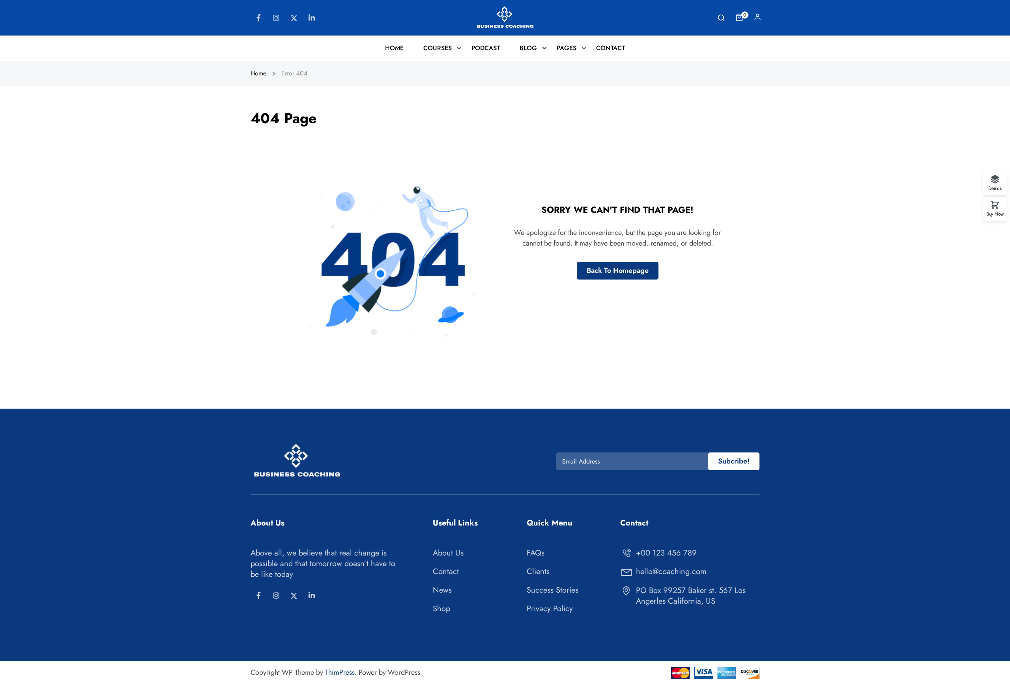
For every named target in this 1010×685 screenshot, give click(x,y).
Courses (437, 48)
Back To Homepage (618, 270)
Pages (566, 48)
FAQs (535, 553)
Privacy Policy (550, 608)
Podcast (485, 48)
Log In (757, 19)
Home (394, 48)
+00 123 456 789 (666, 553)
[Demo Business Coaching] (505, 17)
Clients (538, 571)
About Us (448, 553)
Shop (441, 608)
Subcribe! (734, 461)
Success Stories (552, 590)
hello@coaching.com (671, 571)
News (442, 590)
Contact (610, 48)
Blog (528, 48)
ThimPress (340, 672)
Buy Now (995, 213)
